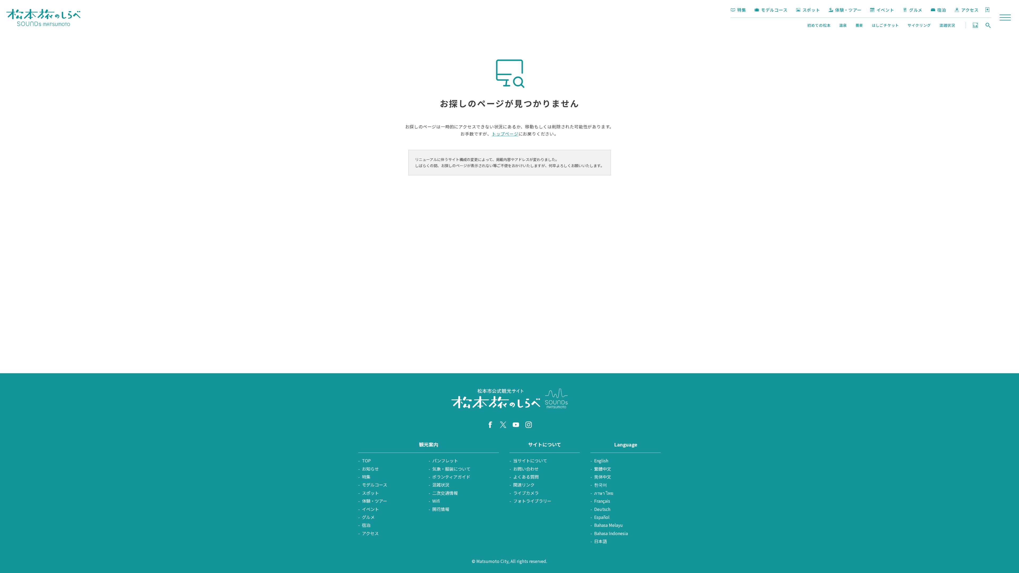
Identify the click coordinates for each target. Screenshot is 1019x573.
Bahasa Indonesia (611, 533)
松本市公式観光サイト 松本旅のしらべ (43, 17)
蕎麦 (859, 25)
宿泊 (941, 10)
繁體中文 (602, 469)
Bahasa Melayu (608, 525)
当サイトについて (530, 460)
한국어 (600, 484)
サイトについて (544, 444)
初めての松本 (819, 25)
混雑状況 (947, 25)
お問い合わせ (526, 469)
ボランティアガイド (451, 477)
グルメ (915, 10)
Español (602, 517)
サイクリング (919, 25)
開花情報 (440, 509)
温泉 (843, 25)
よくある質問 (526, 477)
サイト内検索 (988, 25)
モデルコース (774, 10)
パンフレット (445, 460)
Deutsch (602, 509)
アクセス (970, 10)
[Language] (975, 25)
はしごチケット (885, 25)
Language (975, 25)
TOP (366, 460)
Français (602, 501)
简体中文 (602, 477)
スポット (811, 10)
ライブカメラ (526, 493)
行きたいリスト (987, 9)
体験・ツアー (848, 10)
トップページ (505, 134)
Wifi (436, 501)
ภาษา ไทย (603, 493)
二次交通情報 (445, 493)
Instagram (528, 425)
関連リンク (523, 484)
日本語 (600, 541)
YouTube (516, 425)
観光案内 (428, 444)
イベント (885, 10)
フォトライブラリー (532, 501)
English (601, 460)
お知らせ (370, 469)
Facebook (490, 425)
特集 (741, 10)
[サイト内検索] (988, 25)
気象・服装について (451, 469)
